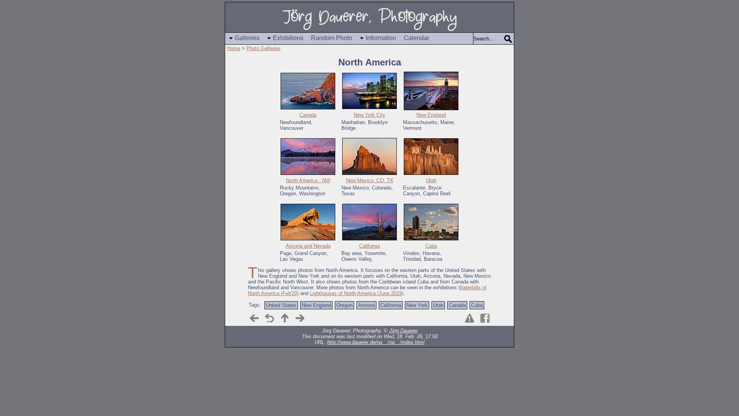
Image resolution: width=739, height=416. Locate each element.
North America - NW (308, 180)
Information (381, 38)
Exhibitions (288, 38)
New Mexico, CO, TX (369, 180)
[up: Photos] (285, 318)
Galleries (247, 38)
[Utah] (431, 156)
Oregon (344, 305)
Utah (431, 180)
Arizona (366, 305)
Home (233, 48)
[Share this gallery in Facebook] (485, 318)
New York (417, 305)
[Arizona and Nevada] (308, 222)
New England (431, 115)
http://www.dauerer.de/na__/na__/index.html (376, 342)
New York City (369, 115)
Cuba (431, 246)
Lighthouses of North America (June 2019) (356, 293)
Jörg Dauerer (403, 331)
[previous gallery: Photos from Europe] (254, 318)
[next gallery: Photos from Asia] (300, 318)
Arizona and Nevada (308, 246)
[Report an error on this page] (469, 318)
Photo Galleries (263, 48)
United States (281, 305)
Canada (307, 115)
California (369, 246)
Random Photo (331, 38)
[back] (269, 318)
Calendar (416, 38)
